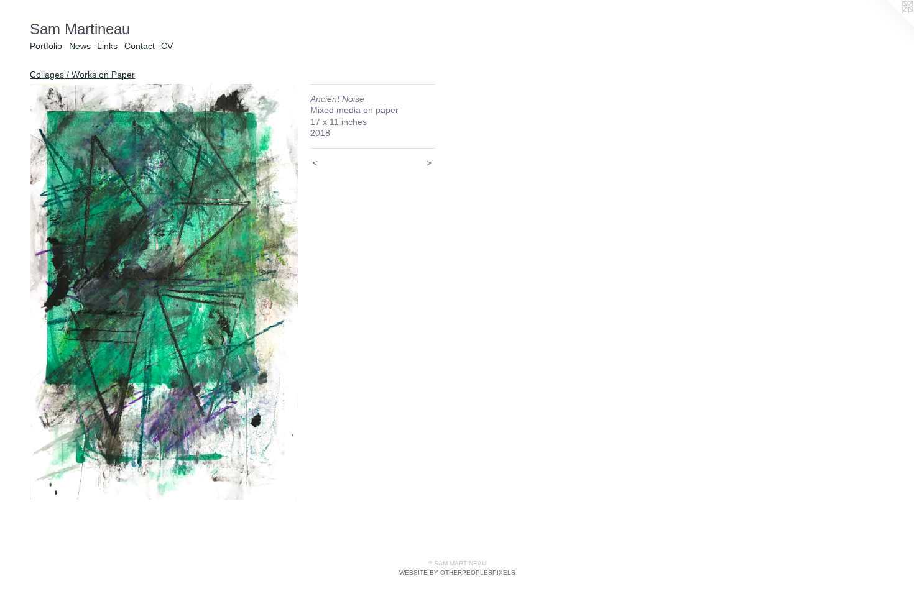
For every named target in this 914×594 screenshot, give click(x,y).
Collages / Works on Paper (82, 75)
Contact (139, 46)
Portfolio (46, 46)
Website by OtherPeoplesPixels (457, 572)
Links (107, 46)
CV (167, 46)
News (80, 46)
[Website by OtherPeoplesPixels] (889, 25)
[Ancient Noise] (164, 292)
